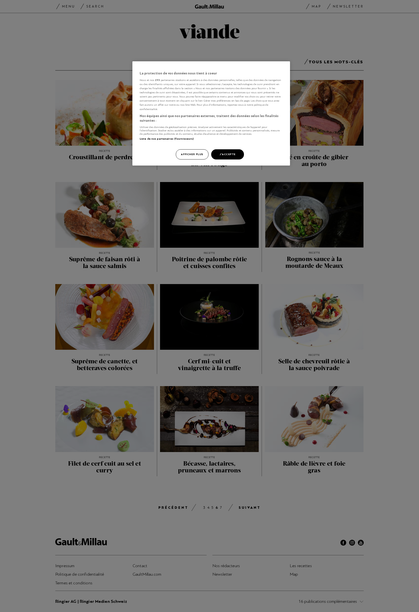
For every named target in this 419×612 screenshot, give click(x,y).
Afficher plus (192, 154)
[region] (211, 113)
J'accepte (227, 154)
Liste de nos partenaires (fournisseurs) (167, 138)
